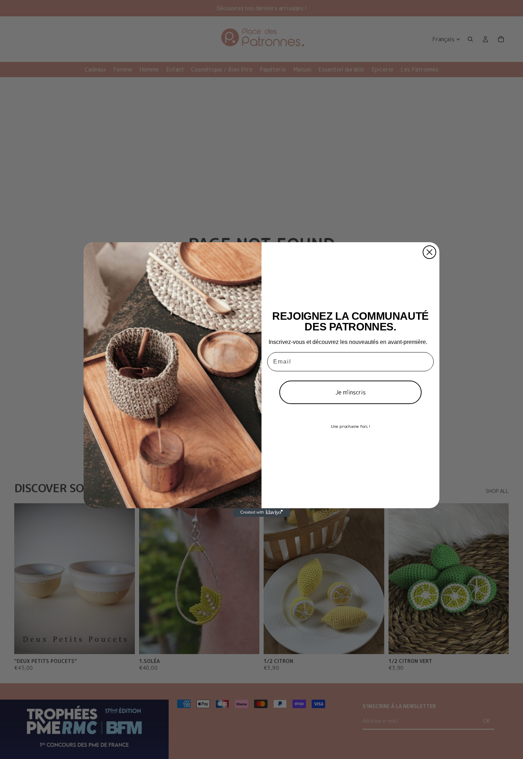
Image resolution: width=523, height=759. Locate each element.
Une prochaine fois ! (350, 426)
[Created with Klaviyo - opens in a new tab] (261, 512)
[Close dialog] (429, 252)
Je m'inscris (351, 392)
